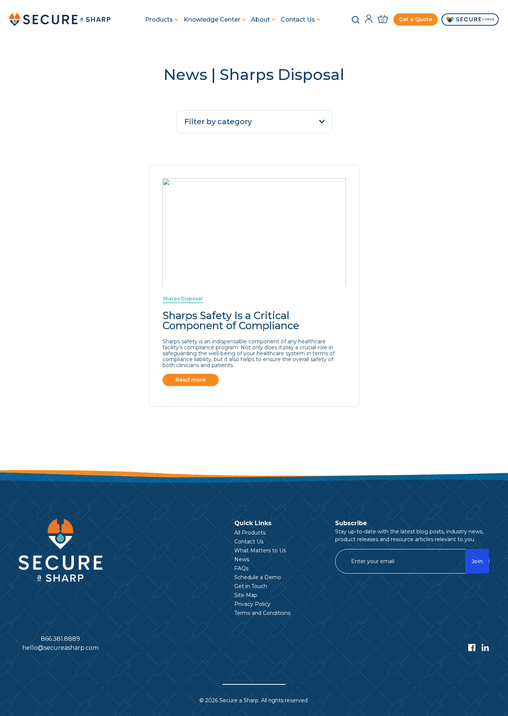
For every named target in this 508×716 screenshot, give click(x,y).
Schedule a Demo (257, 577)
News (241, 559)
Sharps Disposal (183, 298)
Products (159, 20)
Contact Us (298, 20)
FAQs (241, 568)
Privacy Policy (252, 604)
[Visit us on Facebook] (472, 647)
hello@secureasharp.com (60, 647)
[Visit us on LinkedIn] (485, 647)
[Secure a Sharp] (61, 19)
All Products (250, 532)
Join (477, 561)
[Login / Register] (369, 20)
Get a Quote (415, 19)
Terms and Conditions (262, 613)
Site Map (245, 595)
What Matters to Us (260, 550)
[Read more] (254, 286)
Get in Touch (250, 586)
